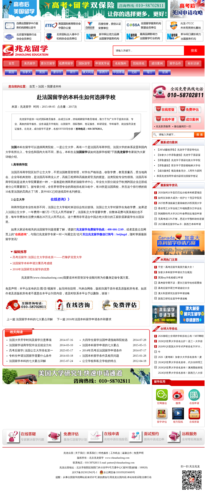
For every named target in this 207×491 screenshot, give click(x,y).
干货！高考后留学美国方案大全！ (176, 267)
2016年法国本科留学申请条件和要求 (88, 319)
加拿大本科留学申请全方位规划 (175, 272)
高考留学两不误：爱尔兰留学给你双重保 (180, 282)
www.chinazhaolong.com (48, 277)
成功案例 (157, 63)
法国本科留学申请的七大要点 (100, 345)
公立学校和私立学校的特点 (99, 361)
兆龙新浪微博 (163, 126)
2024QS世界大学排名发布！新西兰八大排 (180, 372)
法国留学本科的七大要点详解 (34, 319)
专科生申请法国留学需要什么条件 (30, 355)
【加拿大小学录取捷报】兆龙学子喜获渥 (178, 155)
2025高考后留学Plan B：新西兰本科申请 (179, 224)
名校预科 (120, 63)
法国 (41, 86)
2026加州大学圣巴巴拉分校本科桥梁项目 (180, 192)
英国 (42, 72)
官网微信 (162, 403)
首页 (11, 63)
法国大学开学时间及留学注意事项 (30, 339)
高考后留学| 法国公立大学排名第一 (31, 350)
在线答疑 (168, 109)
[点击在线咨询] (73, 301)
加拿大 (26, 72)
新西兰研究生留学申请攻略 (172, 298)
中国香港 (119, 72)
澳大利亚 (88, 72)
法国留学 (82, 152)
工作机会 (115, 453)
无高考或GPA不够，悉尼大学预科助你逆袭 (181, 218)
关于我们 (80, 453)
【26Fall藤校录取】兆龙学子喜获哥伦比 (178, 149)
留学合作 (175, 63)
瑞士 (149, 72)
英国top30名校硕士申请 (170, 277)
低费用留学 (66, 63)
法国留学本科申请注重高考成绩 (32, 263)
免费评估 (192, 109)
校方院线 (178, 421)
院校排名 (139, 63)
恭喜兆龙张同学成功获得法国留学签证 (177, 176)
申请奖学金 (102, 63)
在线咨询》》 (61, 199)
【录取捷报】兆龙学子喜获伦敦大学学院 (178, 160)
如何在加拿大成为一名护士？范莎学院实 (180, 197)
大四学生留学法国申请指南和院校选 (105, 339)
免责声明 (139, 453)
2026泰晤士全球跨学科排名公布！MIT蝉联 (181, 336)
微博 (178, 403)
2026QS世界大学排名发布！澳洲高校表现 (180, 367)
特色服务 (103, 453)
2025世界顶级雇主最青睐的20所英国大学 (180, 203)
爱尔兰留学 (48, 63)
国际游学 (84, 63)
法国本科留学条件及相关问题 (100, 355)
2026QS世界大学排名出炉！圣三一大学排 (180, 341)
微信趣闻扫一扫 (182, 126)
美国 (11, 72)
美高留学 (29, 63)
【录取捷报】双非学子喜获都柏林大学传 (178, 165)
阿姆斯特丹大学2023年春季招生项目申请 (180, 213)
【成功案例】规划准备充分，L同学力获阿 (179, 170)
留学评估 (162, 421)
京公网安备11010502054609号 (119, 472)
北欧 (134, 72)
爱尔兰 (57, 72)
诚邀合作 (127, 453)
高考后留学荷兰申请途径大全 (174, 288)
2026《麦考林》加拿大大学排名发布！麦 (180, 357)
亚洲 (165, 72)
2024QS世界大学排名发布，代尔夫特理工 (180, 362)
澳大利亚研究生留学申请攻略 (174, 293)
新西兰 (103, 72)
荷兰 (73, 72)
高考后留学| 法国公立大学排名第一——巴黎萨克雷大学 (47, 257)
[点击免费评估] (119, 301)
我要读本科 (54, 86)
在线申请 (168, 119)
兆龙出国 (68, 453)
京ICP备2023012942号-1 (84, 472)
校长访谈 (193, 63)
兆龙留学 (25, 106)
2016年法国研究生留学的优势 (31, 269)
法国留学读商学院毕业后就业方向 (30, 345)
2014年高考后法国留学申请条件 (102, 350)
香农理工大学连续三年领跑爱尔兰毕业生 (180, 208)
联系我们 (92, 453)
